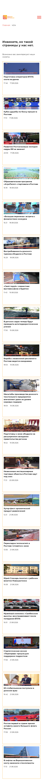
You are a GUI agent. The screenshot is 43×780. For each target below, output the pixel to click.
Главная (6, 25)
